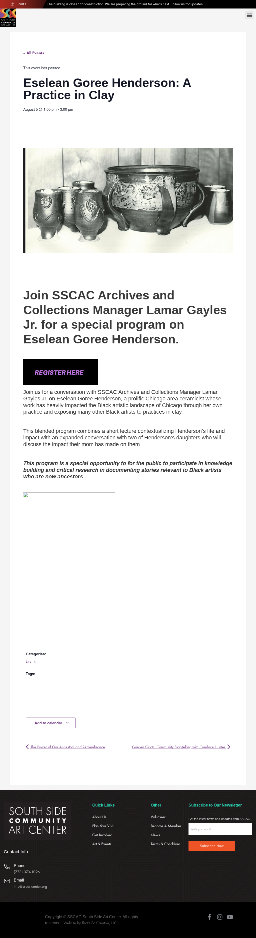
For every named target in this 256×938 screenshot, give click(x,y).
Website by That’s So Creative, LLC (90, 923)
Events (31, 661)
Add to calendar (48, 723)
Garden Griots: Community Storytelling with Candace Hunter (179, 747)
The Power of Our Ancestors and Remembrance (67, 747)
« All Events (33, 52)
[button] (249, 15)
